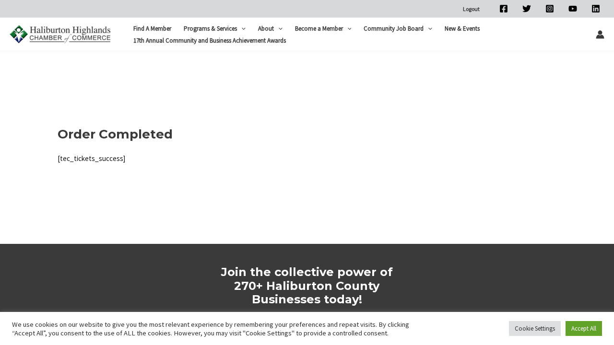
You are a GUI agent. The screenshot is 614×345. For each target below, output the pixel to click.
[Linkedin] (595, 8)
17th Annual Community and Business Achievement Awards (209, 40)
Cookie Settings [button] (535, 328)
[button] (241, 29)
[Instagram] (549, 8)
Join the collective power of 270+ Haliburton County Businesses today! (307, 286)
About (266, 28)
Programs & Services (210, 28)
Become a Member (319, 28)
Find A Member (152, 28)
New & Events (462, 28)
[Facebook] (503, 8)
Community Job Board (394, 28)
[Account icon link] (600, 34)
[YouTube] (572, 8)
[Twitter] (526, 8)
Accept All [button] (583, 328)
